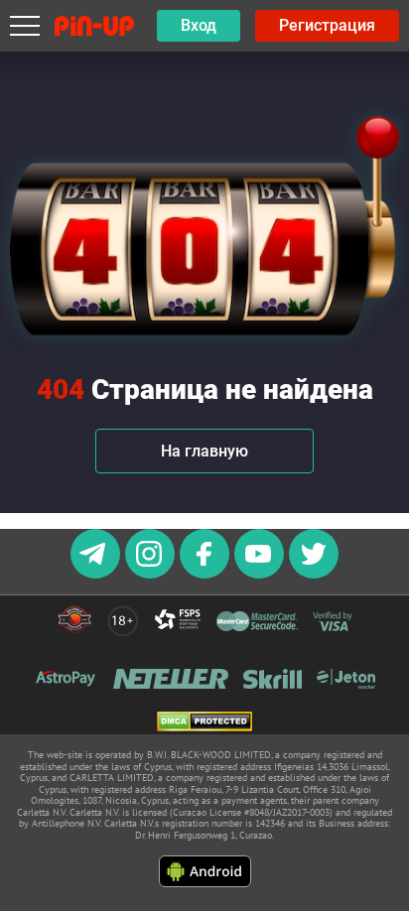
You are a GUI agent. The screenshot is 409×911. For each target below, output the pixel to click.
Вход (198, 25)
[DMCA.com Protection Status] (204, 723)
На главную (204, 451)
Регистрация (327, 25)
